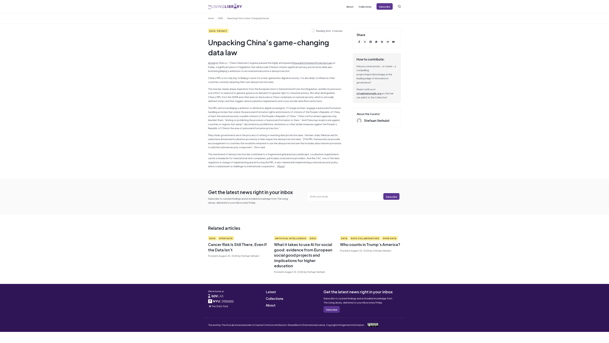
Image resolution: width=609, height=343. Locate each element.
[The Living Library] (225, 6)
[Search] (399, 6)
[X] (364, 41)
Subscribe (384, 6)
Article (211, 63)
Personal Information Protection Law (312, 63)
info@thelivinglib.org (369, 93)
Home (211, 18)
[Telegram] (387, 41)
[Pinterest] (382, 41)
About (350, 6)
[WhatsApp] (376, 41)
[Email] (393, 41)
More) (281, 166)
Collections (365, 6)
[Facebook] (359, 41)
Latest (271, 291)
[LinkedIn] (370, 41)
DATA (220, 18)
